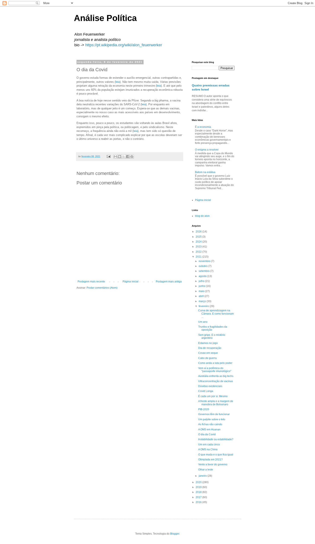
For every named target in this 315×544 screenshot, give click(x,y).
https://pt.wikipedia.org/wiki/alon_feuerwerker (123, 45)
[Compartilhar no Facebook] (128, 156)
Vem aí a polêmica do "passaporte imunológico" (214, 370)
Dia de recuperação (209, 348)
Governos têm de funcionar (214, 414)
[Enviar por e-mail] (115, 156)
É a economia (203, 126)
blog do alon (202, 215)
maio (202, 291)
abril (201, 296)
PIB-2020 (203, 409)
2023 (199, 246)
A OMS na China (208, 449)
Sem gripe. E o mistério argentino (211, 336)
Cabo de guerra (207, 358)
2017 (199, 497)
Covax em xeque (208, 352)
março (203, 301)
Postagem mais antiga (169, 281)
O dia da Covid (207, 434)
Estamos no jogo (208, 343)
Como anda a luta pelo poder (215, 363)
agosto (203, 276)
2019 (199, 487)
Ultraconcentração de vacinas (215, 381)
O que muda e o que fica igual (215, 454)
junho (202, 286)
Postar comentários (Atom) (102, 287)
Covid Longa (205, 391)
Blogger (174, 533)
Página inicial (130, 281)
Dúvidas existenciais (210, 386)
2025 (199, 236)
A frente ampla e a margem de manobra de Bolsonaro (215, 403)
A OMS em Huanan (209, 429)
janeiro (203, 475)
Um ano (202, 321)
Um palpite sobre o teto (211, 419)
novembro (205, 261)
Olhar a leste (205, 469)
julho (202, 281)
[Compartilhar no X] (124, 156)
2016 (199, 502)
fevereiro (204, 306)
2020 (199, 482)
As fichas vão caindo (210, 424)
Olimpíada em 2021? (210, 459)
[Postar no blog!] (119, 156)
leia (118, 81)
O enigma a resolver (207, 149)
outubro (203, 266)
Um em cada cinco (209, 444)
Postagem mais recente (91, 281)
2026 (199, 231)
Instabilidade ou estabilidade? (215, 439)
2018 (199, 492)
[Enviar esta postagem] (108, 156)
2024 (199, 241)
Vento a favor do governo (212, 464)
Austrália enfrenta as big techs (215, 376)
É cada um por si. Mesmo (213, 396)
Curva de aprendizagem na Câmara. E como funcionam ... (216, 313)
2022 (199, 251)
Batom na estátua (205, 172)
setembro (204, 271)
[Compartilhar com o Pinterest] (132, 156)
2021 (199, 256)
